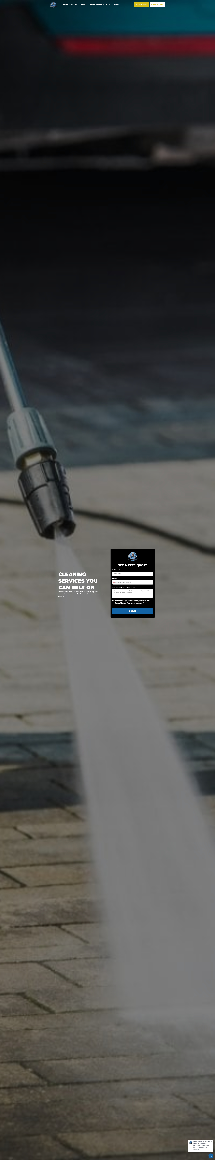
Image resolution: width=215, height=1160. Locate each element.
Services (73, 4)
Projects (85, 4)
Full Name (116, 570)
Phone (114, 578)
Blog (108, 4)
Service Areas (96, 4)
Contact (115, 4)
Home (65, 4)
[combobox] (114, 582)
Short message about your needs (124, 587)
